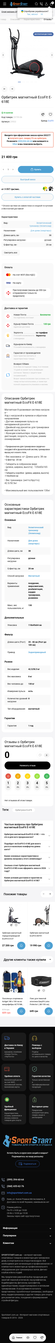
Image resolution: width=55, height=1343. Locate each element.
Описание (15, 19)
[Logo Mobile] (18, 4)
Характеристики (32, 19)
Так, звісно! (32, 14)
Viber (14, 144)
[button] (3, 55)
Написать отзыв (27, 765)
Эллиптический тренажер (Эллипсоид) (35, 530)
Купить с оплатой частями (27, 197)
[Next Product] (12, 89)
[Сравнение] (42, 1337)
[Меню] (4, 4)
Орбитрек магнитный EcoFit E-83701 (39, 934)
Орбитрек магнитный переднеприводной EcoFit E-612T (11, 936)
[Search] (36, 4)
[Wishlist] (50, 114)
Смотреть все (10, 252)
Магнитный (34, 576)
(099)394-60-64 (25, 141)
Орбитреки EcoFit (23, 810)
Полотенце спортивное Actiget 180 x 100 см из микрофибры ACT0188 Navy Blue (12, 1001)
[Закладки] (35, 1337)
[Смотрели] (28, 1337)
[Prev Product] (4, 89)
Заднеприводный (37, 652)
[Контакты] (41, 4)
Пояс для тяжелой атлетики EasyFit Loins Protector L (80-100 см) (39, 1001)
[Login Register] (46, 4)
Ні (42, 14)
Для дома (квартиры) (41, 230)
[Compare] (43, 114)
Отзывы (48, 19)
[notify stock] (21, 945)
